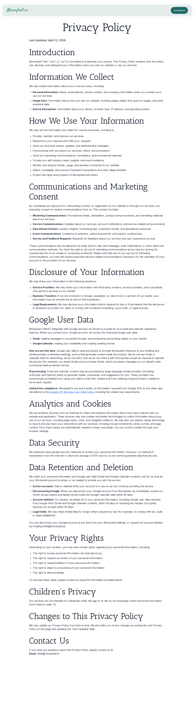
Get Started (179, 10)
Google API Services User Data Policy (72, 391)
